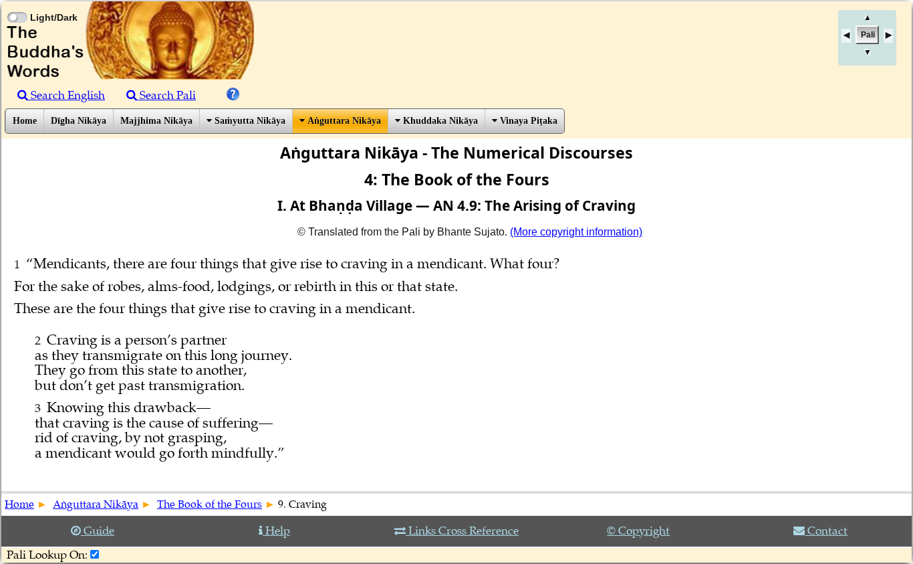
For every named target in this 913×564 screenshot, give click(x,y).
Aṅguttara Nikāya (343, 121)
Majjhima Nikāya (156, 121)
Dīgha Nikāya (78, 121)
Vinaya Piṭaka (527, 121)
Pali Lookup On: (47, 555)
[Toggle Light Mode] (17, 5)
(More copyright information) (576, 232)
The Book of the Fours (209, 504)
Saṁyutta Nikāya (248, 121)
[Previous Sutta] (846, 36)
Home (25, 121)
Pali (868, 34)
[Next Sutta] (888, 36)
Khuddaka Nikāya (439, 121)
